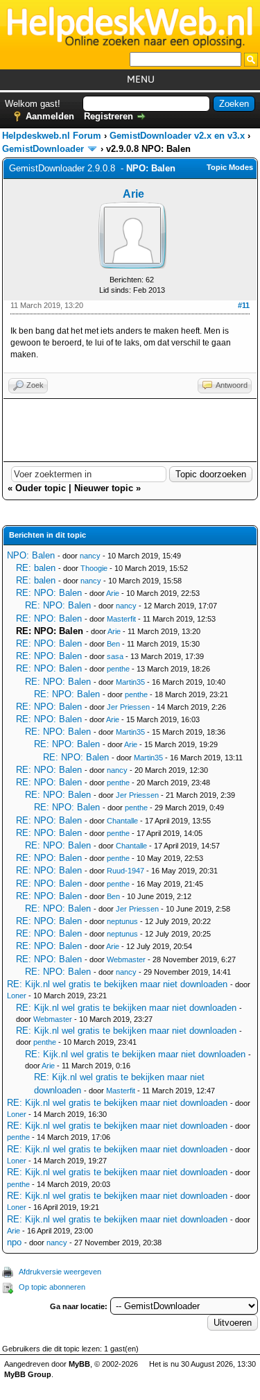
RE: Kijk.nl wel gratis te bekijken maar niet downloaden (117, 984)
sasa (115, 656)
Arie (133, 194)
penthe (118, 669)
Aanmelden (50, 116)
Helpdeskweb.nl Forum (51, 135)
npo (14, 1242)
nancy (90, 556)
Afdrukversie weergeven (60, 1271)
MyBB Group (27, 1374)
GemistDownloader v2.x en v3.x (177, 135)
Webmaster (126, 959)
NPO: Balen (31, 555)
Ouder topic (40, 488)
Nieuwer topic (103, 488)
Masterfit (121, 619)
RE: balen (35, 568)
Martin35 (130, 682)
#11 (244, 305)
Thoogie (93, 568)
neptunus (122, 921)
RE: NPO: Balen (49, 593)
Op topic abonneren (52, 1287)
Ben (113, 644)
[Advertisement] (130, 430)
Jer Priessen (128, 707)
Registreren (108, 116)
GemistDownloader (43, 149)
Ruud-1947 (125, 871)
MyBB (79, 1364)
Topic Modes (230, 167)
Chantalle (122, 821)
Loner (16, 995)
